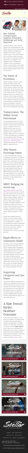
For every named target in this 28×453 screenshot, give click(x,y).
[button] (24, 12)
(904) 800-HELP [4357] (18, 1)
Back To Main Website (20, 8)
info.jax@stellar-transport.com (16, 4)
